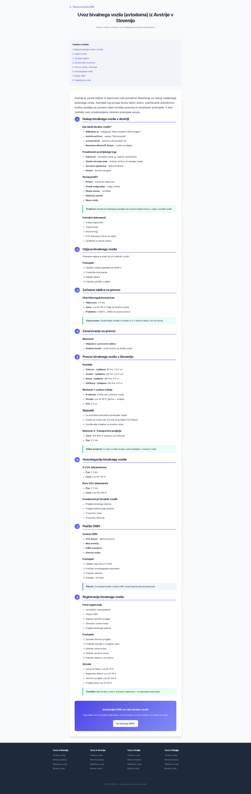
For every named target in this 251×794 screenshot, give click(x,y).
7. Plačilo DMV (78, 76)
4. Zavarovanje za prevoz (83, 62)
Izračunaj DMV (125, 723)
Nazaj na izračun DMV (83, 6)
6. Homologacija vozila (82, 71)
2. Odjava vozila (79, 54)
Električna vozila (60, 764)
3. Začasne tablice (80, 58)
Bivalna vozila (59, 768)
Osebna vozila (59, 755)
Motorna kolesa (60, 760)
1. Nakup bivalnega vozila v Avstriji (87, 49)
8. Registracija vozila (81, 80)
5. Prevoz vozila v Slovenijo (84, 67)
